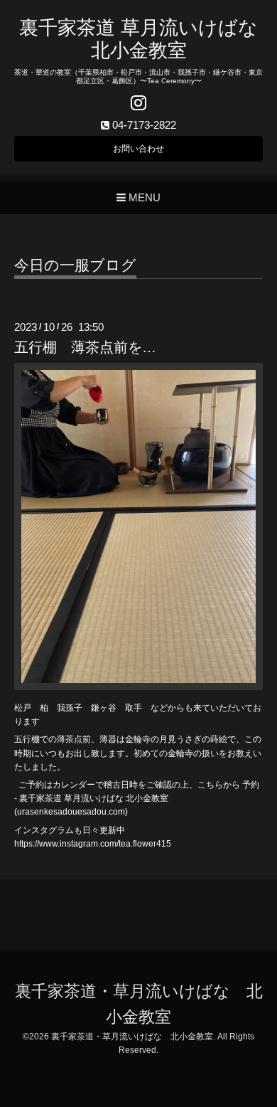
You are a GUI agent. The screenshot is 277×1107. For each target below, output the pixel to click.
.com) (117, 812)
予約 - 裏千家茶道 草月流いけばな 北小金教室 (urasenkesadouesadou (136, 798)
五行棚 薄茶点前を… (85, 347)
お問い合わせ (138, 149)
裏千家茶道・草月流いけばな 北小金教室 (132, 1037)
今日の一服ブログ (75, 265)
